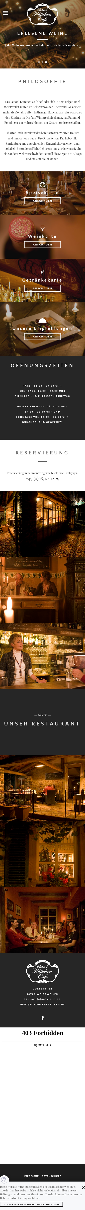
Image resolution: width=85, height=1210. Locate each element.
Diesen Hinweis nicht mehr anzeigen (31, 1204)
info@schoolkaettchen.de (42, 1004)
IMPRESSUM (31, 1176)
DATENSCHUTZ (51, 1176)
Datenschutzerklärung (13, 1198)
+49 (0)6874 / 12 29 (42, 478)
